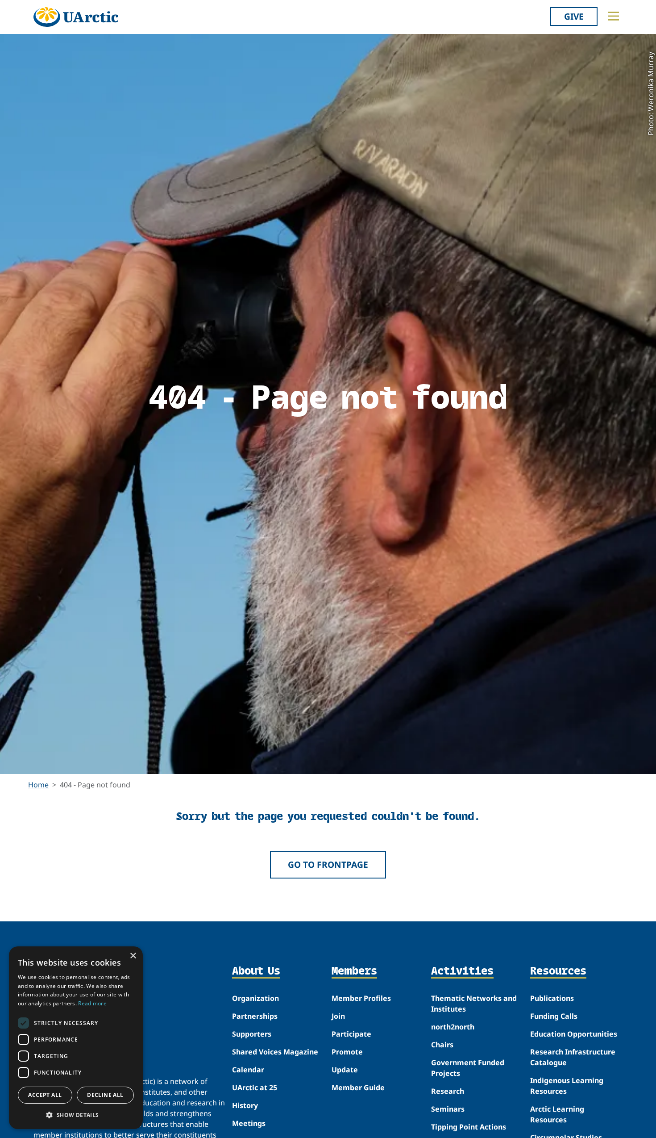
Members (354, 971)
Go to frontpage (328, 864)
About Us (256, 971)
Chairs (442, 1045)
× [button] (132, 956)
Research (447, 1091)
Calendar (248, 1070)
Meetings (249, 1123)
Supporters (251, 1034)
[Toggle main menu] (614, 16)
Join (338, 1016)
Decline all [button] (105, 1095)
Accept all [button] (45, 1095)
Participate (351, 1034)
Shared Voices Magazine (275, 1052)
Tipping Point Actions (468, 1127)
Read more (92, 1003)
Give (574, 16)
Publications (552, 998)
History (245, 1105)
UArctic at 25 (254, 1087)
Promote (347, 1052)
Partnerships (255, 1016)
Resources (558, 971)
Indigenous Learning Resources (566, 1085)
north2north (452, 1027)
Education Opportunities (573, 1034)
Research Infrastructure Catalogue (572, 1057)
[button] (76, 1114)
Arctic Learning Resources (557, 1114)
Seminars (448, 1109)
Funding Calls (553, 1016)
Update (345, 1070)
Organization (255, 998)
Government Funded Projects (467, 1068)
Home (38, 785)
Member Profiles (361, 998)
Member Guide (358, 1087)
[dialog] (76, 1037)
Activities (462, 971)
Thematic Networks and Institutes (474, 1003)
